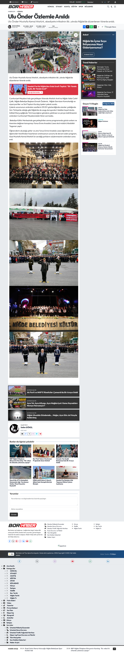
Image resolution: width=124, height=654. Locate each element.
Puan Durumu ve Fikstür (54, 531)
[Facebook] (25, 434)
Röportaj (10, 613)
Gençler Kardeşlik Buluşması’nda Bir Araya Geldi (65, 460)
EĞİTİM (74, 7)
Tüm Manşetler (52, 533)
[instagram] (54, 561)
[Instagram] (33, 434)
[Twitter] (29, 434)
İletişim (98, 524)
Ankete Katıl (88, 54)
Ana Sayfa (10, 566)
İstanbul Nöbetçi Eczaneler (55, 524)
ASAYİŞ (67, 7)
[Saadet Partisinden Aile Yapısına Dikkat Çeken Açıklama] (67, 472)
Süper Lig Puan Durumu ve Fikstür (22, 635)
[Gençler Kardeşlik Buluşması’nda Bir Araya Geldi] (67, 451)
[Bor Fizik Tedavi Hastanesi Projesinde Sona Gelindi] (44, 451)
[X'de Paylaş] (87, 26)
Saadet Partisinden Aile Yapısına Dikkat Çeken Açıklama (64, 482)
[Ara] (108, 6)
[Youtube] (40, 434)
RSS (12, 554)
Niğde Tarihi (78, 528)
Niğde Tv (98, 528)
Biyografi (10, 615)
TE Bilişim (113, 554)
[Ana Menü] (115, 6)
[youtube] (72, 561)
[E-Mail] (22, 434)
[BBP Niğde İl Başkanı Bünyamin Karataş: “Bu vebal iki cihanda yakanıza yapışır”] (20, 451)
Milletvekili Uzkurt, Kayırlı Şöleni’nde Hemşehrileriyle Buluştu (42, 482)
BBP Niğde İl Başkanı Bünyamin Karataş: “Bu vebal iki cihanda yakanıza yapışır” (20, 460)
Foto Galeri (15, 2)
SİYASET (59, 7)
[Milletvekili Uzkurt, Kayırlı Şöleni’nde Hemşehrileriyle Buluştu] (44, 472)
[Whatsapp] (30, 541)
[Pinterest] (16, 541)
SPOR (81, 7)
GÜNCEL (51, 7)
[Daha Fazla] (95, 26)
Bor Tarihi (99, 526)
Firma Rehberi (12, 608)
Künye (76, 524)
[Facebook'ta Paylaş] (84, 26)
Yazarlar (35, 2)
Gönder (14, 514)
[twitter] (37, 561)
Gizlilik (76, 526)
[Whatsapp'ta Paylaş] (91, 26)
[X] (13, 541)
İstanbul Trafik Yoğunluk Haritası (57, 528)
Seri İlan (10, 610)
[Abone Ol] (110, 26)
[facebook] (19, 561)
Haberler (11, 11)
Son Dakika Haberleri (54, 535)
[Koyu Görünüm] (111, 6)
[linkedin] (108, 561)
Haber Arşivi (51, 537)
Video (26, 2)
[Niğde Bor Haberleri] (21, 6)
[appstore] (62, 546)
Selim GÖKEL (27, 427)
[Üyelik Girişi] (114, 2)
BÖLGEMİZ (89, 7)
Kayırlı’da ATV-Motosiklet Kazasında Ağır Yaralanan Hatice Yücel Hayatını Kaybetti (19, 483)
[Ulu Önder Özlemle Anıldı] (43, 52)
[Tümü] (113, 35)
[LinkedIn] (23, 541)
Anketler (10, 618)
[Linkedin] (36, 434)
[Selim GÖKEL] (14, 428)
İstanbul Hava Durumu (54, 526)
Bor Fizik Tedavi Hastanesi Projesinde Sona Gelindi (42, 460)
